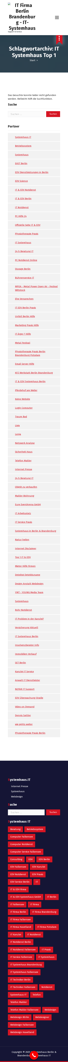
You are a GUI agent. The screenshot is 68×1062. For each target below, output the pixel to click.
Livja (17, 425)
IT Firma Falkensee (20, 919)
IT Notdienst (22, 207)
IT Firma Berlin (18, 911)
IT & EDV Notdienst (25, 189)
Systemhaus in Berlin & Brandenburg (35, 530)
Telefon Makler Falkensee (24, 1009)
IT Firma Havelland (20, 927)
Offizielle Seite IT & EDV (27, 225)
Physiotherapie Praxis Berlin (30, 733)
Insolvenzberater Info (27, 645)
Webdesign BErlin (19, 1017)
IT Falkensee (17, 904)
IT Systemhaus (23, 242)
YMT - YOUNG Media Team (29, 592)
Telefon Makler (23, 460)
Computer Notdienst (21, 844)
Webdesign (17, 796)
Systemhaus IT (23, 137)
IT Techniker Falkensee (22, 987)
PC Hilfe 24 (21, 216)
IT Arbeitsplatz (23, 513)
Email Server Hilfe (24, 363)
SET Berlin (20, 662)
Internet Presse (23, 469)
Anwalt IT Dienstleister (27, 680)
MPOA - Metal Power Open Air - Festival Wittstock (36, 288)
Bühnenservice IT (24, 277)
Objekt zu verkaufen (26, 486)
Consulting (16, 859)
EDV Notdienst (18, 874)
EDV (30, 859)
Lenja (18, 434)
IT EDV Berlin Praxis (25, 307)
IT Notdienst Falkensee (23, 949)
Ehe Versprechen (24, 298)
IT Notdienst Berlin (20, 942)
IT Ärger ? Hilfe (23, 334)
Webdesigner (42, 1017)
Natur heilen (22, 539)
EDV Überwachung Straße (29, 697)
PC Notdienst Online (26, 260)
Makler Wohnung (24, 495)
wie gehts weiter (24, 724)
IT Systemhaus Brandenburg (26, 964)
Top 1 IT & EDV (23, 557)
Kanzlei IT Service (24, 671)
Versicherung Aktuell (26, 627)
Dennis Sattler (23, 715)
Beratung (15, 829)
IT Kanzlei (15, 934)
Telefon (37, 994)
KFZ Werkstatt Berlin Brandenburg (34, 372)
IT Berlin (51, 896)
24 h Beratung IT (24, 251)
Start (32, 60)
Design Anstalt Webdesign (29, 583)
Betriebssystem (23, 145)
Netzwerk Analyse (25, 443)
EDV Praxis (37, 874)
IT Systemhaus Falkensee (24, 972)
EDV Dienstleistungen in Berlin (31, 172)
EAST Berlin (21, 163)
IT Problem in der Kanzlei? (29, 618)
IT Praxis (46, 949)
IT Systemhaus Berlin (26, 636)
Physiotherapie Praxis (26, 233)
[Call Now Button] (34, 1055)
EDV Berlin (44, 859)
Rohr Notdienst (23, 610)
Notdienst (46, 987)
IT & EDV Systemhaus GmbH (25, 896)
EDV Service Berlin (20, 881)
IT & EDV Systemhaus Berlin (30, 381)
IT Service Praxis (23, 522)
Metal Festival (22, 342)
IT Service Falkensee (21, 957)
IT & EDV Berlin (23, 198)
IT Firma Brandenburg (44, 911)
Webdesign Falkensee (22, 1024)
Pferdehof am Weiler (26, 390)
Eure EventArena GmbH (28, 504)
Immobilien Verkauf (26, 654)
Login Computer (24, 407)
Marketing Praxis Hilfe (27, 325)
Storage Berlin (23, 268)
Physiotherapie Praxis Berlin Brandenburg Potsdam (30, 353)
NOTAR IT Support (24, 689)
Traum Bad (21, 416)
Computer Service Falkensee (25, 851)
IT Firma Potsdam (46, 927)
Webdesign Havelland (22, 1032)
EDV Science (21, 181)
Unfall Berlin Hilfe (25, 316)
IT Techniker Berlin (20, 979)
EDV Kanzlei (38, 866)
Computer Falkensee (21, 836)
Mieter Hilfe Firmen (25, 566)
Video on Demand (24, 706)
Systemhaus (21, 154)
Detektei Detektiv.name (27, 574)
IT (37, 881)
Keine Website (22, 399)
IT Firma (34, 904)
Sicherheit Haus (23, 451)
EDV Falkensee (18, 866)
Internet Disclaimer (25, 548)
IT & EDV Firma (18, 889)
